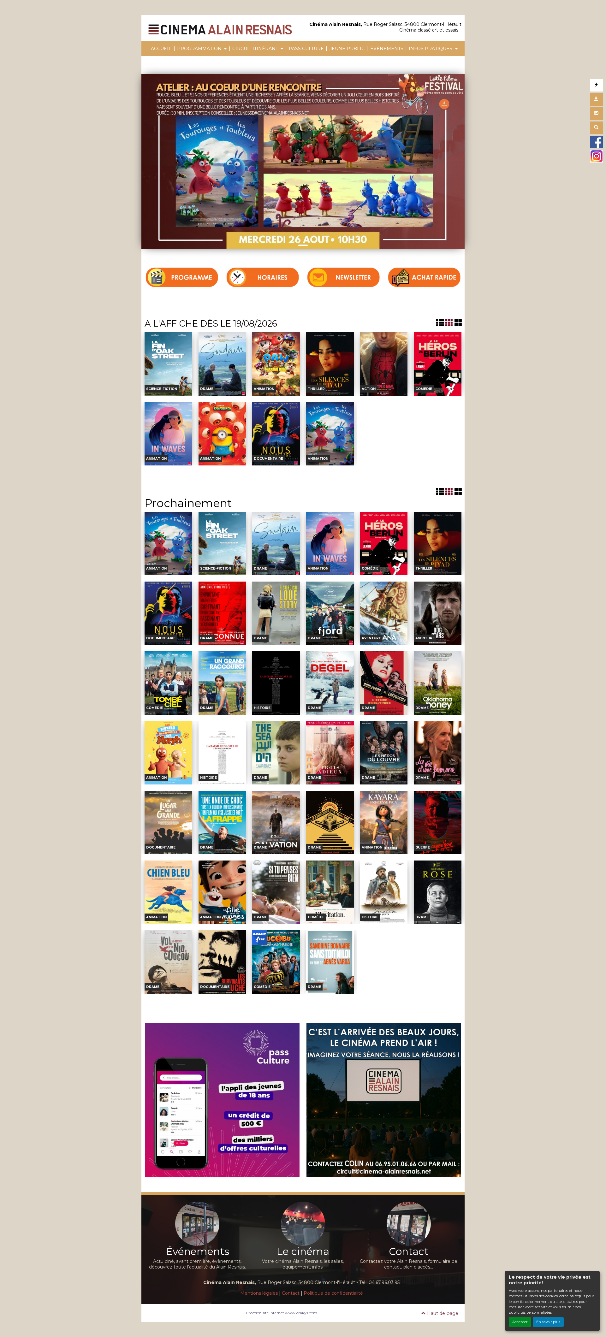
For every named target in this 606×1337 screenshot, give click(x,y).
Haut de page (442, 1313)
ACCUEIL (161, 48)
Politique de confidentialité (333, 1293)
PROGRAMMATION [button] (200, 48)
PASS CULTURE (306, 48)
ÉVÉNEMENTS (386, 48)
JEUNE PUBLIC (347, 48)
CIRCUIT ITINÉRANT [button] (255, 48)
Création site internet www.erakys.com (281, 1312)
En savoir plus (548, 1322)
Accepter (520, 1322)
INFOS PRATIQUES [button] (431, 48)
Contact (291, 1293)
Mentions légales (259, 1293)
